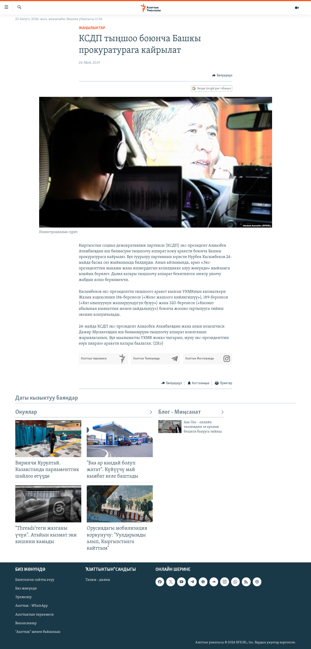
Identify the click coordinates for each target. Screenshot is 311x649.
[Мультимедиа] (297, 8)
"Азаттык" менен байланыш (37, 632)
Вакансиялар (26, 623)
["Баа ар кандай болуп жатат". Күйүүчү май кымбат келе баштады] (120, 438)
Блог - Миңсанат (179, 412)
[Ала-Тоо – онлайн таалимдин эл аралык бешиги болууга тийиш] (169, 426)
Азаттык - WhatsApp (31, 606)
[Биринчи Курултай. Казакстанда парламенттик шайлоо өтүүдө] (48, 438)
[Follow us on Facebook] (160, 581)
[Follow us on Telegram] (192, 581)
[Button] (222, 75)
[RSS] (246, 581)
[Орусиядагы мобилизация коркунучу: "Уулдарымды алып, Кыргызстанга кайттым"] (120, 503)
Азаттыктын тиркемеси (34, 614)
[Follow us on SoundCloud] (213, 581)
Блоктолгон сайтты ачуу (34, 580)
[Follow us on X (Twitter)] (170, 581)
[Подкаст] (257, 581)
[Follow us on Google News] (203, 581)
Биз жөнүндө (26, 588)
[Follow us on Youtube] (181, 581)
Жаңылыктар (92, 28)
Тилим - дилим (97, 580)
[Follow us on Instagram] (224, 581)
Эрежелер (23, 597)
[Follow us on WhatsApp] (235, 581)
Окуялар (26, 412)
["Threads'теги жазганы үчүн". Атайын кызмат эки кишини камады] (48, 503)
